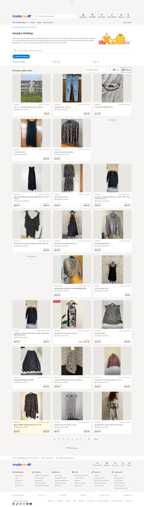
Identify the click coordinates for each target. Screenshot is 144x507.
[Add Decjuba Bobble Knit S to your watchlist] (128, 213)
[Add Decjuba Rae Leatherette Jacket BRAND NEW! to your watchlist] (88, 258)
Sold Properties (39, 478)
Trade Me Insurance (18, 495)
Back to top (73, 448)
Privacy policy (91, 501)
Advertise (81, 501)
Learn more (49, 458)
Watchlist (107, 465)
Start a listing (98, 465)
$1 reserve (18, 483)
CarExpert (83, 495)
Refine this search (22, 56)
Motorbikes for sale (60, 478)
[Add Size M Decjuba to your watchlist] (128, 303)
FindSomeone (127, 495)
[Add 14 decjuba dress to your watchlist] (47, 122)
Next (96, 439)
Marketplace (19, 472)
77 (89, 439)
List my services (99, 485)
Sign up (121, 17)
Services (97, 472)
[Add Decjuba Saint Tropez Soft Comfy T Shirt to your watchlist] (128, 395)
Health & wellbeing (100, 483)
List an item (127, 22)
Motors (57, 472)
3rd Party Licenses (119, 483)
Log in (128, 17)
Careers (67, 501)
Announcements (119, 478)
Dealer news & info (60, 483)
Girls (55, 62)
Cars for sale (58, 475)
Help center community (121, 488)
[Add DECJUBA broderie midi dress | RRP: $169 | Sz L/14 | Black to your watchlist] (47, 167)
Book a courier (48, 22)
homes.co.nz (42, 495)
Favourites (115, 465)
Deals (39, 22)
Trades (96, 475)
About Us (60, 501)
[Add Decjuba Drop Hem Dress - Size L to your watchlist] (88, 395)
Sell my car (58, 485)
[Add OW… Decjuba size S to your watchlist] (128, 258)
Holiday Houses (104, 495)
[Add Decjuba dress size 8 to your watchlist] (88, 167)
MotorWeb (63, 495)
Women (16, 62)
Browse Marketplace (20, 22)
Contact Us (128, 501)
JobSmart (77, 480)
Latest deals (18, 475)
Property (38, 472)
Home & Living (19, 485)
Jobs (76, 472)
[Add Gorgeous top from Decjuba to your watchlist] (88, 122)
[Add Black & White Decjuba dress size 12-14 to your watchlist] (47, 395)
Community (118, 472)
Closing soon (19, 480)
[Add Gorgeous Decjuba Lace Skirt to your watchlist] (47, 350)
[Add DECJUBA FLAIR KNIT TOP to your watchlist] (128, 77)
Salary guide (78, 485)
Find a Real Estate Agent (42, 485)
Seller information (119, 485)
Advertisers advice (80, 483)
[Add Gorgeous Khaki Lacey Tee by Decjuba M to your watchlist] (88, 350)
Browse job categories (81, 475)
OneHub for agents (40, 483)
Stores (33, 22)
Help (115, 475)
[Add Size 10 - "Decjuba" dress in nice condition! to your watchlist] (47, 77)
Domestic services (99, 478)
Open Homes (39, 480)
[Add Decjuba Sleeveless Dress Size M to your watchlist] (88, 303)
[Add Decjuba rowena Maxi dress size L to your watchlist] (88, 213)
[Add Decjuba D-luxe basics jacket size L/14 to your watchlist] (128, 350)
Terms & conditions (103, 501)
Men (95, 62)
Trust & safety (118, 480)
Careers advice (79, 478)
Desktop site (51, 501)
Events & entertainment (101, 480)
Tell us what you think (66, 458)
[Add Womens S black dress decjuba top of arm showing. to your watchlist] (47, 213)
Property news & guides (42, 475)
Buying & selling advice (61, 480)
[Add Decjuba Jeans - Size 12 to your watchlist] (88, 77)
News (74, 501)
